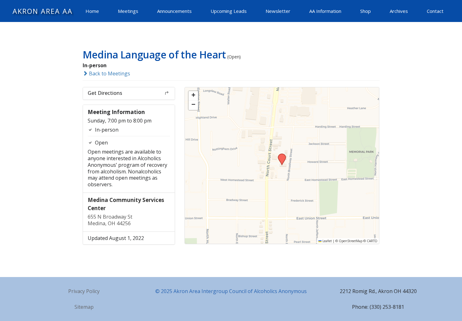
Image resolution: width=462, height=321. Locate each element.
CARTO (372, 241)
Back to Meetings (109, 73)
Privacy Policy (84, 291)
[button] (280, 155)
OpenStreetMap (350, 241)
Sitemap (84, 306)
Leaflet (327, 241)
